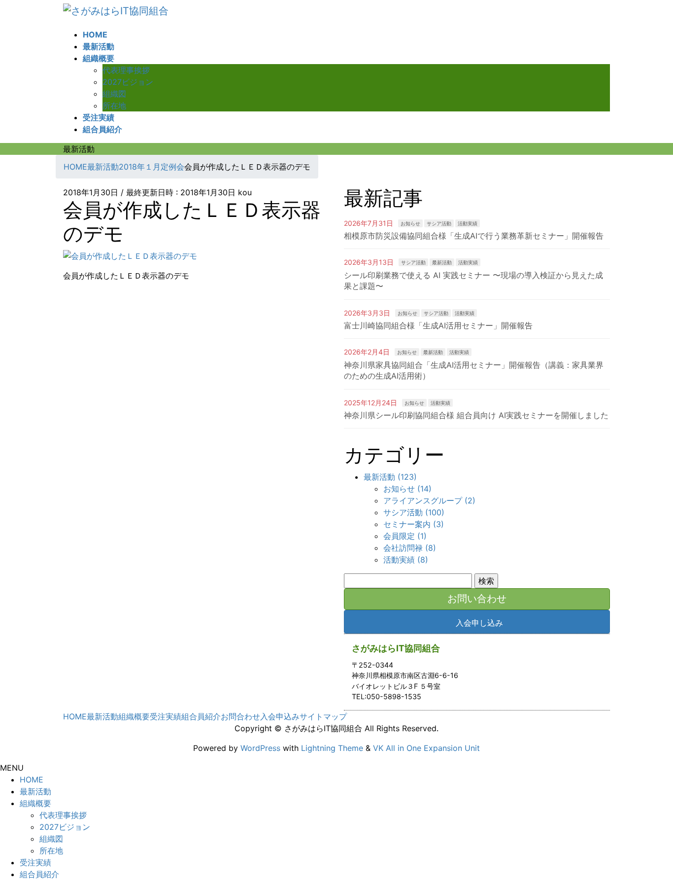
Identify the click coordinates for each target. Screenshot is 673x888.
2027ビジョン (127, 82)
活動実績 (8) (405, 560)
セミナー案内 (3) (413, 524)
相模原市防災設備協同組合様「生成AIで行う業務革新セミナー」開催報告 (474, 236)
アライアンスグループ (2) (429, 500)
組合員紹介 (201, 716)
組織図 (114, 94)
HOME (75, 716)
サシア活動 (439, 223)
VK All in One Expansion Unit (426, 748)
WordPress (260, 748)
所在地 (114, 105)
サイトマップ (323, 716)
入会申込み (280, 716)
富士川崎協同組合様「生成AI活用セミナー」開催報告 (438, 325)
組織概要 (134, 716)
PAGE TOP (650, 852)
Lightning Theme (332, 748)
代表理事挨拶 (126, 70)
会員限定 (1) (405, 536)
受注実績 (165, 716)
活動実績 (467, 223)
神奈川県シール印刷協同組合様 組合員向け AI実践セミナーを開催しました (476, 415)
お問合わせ (240, 716)
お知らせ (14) (407, 489)
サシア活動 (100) (413, 512)
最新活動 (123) (390, 477)
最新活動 (442, 262)
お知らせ (410, 223)
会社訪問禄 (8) (409, 548)
